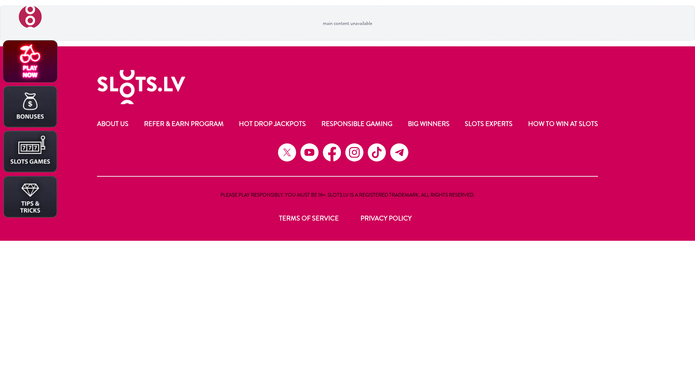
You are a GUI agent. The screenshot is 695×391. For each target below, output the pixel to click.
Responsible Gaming (356, 124)
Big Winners (429, 124)
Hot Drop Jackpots (272, 124)
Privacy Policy (386, 218)
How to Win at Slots (563, 124)
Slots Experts (489, 124)
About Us (113, 124)
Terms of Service (309, 218)
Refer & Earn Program (184, 124)
